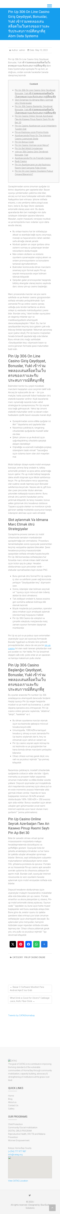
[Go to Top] (52, 1207)
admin (22, 50)
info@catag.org (15, 1154)
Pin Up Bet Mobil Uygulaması (29, 148)
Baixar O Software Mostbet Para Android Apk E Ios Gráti (27, 989)
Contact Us (13, 1105)
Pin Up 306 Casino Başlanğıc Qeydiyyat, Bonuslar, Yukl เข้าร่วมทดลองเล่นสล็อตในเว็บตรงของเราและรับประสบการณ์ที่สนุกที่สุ (35, 109)
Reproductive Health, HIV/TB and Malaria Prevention (26, 1135)
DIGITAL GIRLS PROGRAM (20, 1131)
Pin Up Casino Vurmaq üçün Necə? (32, 145)
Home (11, 1096)
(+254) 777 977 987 (17, 1151)
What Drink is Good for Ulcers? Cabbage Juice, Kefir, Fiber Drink (30, 999)
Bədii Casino (21, 161)
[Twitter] (29, 1195)
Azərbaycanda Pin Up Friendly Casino (33, 158)
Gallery (11, 1109)
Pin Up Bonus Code (24, 142)
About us (12, 1102)
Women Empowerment (18, 1140)
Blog (10, 1099)
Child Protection (15, 1124)
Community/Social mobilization (22, 1127)
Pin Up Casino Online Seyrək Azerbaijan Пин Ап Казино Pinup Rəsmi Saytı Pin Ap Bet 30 (34, 119)
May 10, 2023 (41, 50)
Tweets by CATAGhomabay (21, 1015)
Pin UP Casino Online (34, 957)
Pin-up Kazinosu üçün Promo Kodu (31, 132)
